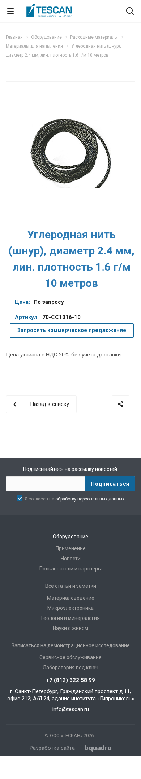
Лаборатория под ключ (70, 667)
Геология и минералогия (70, 618)
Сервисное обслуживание (70, 657)
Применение (71, 548)
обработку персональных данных (89, 499)
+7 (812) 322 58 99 (70, 680)
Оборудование (70, 536)
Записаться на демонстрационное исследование (71, 645)
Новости (71, 558)
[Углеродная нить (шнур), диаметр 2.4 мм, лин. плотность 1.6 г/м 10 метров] (70, 153)
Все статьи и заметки (70, 586)
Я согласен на (74, 499)
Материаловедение (70, 598)
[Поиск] (130, 12)
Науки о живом (70, 628)
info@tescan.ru (70, 709)
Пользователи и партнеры (70, 569)
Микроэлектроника (70, 608)
